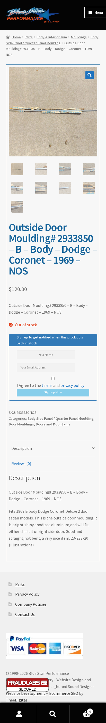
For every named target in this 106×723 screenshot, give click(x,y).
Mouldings (79, 37)
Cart (80, 709)
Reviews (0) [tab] (21, 463)
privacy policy (72, 385)
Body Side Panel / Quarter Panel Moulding (60, 418)
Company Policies (31, 604)
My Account (19, 714)
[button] (89, 75)
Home (16, 37)
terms (47, 385)
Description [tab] (21, 448)
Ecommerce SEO (64, 693)
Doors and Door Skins (53, 424)
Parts (29, 37)
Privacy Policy (27, 594)
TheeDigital (16, 700)
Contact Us (25, 614)
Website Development (26, 693)
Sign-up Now (53, 392)
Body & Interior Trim (52, 37)
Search (53, 714)
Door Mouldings (21, 424)
